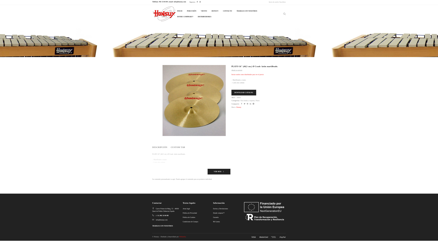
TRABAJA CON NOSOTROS (162, 226)
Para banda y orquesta (207, 40)
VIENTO (204, 11)
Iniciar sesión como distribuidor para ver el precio (247, 74)
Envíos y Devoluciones (220, 209)
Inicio (179, 11)
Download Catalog (243, 92)
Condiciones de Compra (190, 222)
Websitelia (182, 237)
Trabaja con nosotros (247, 11)
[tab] (159, 147)
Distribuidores (204, 17)
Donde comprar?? (218, 213)
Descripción (159, 147)
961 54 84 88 (163, 2)
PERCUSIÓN (191, 11)
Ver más (218, 171)
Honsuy (215, 11)
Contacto (227, 11)
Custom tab (178, 147)
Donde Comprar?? (185, 17)
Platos (218, 40)
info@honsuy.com (180, 2)
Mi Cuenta (216, 222)
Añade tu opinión (236, 70)
